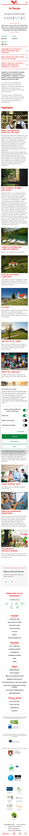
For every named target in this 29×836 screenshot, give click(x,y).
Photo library (14, 673)
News (14, 658)
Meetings (14, 643)
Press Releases (14, 669)
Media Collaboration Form (14, 676)
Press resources (14, 693)
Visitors (14, 616)
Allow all (14, 436)
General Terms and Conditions (14, 826)
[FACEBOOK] (12, 603)
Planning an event (15, 649)
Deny (14, 446)
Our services (14, 652)
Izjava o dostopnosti (21, 824)
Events (14, 634)
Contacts (14, 710)
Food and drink (14, 628)
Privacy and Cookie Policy (13, 828)
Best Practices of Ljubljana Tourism (14, 682)
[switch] (25, 415)
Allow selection (14, 441)
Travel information (14, 638)
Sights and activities (14, 622)
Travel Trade (14, 698)
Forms (15, 661)
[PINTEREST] (17, 607)
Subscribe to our (14, 594)
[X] (11, 607)
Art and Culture (14, 625)
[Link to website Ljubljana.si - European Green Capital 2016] (14, 768)
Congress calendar (14, 655)
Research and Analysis (14, 679)
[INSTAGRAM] (16, 603)
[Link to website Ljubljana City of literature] (14, 778)
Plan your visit (14, 704)
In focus (14, 631)
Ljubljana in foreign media (14, 690)
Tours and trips (14, 619)
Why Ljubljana (14, 646)
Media (14, 666)
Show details (20, 431)
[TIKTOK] (6, 603)
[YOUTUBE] (22, 603)
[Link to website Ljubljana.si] (14, 753)
